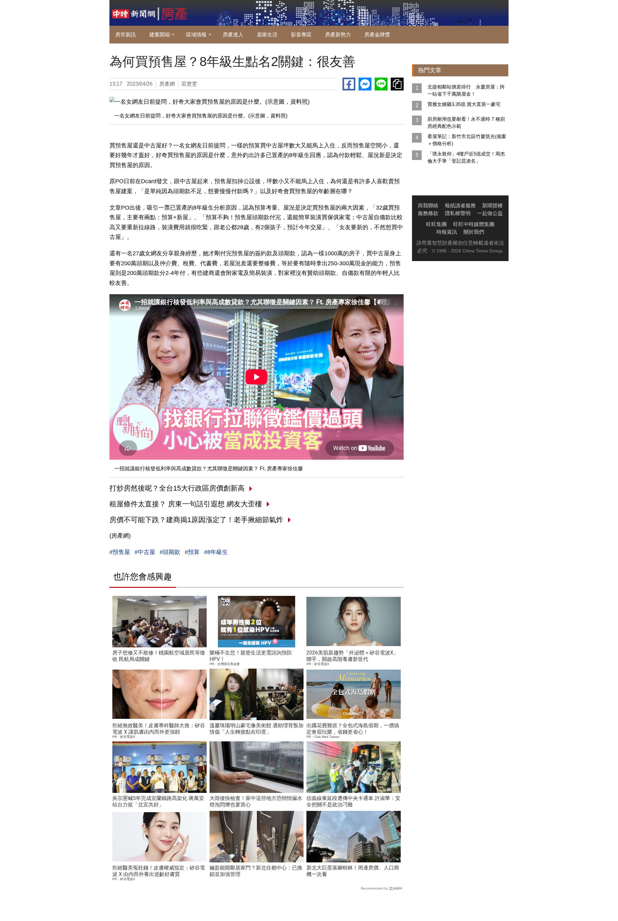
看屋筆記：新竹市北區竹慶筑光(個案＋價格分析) (466, 140)
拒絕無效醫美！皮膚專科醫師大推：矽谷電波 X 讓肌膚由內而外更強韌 (158, 728)
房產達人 (233, 34)
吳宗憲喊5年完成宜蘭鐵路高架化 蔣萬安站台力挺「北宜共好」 (158, 801)
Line (381, 84)
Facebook (348, 84)
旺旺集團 (436, 224)
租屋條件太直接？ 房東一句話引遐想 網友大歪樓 (185, 504)
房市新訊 (125, 34)
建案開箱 (159, 34)
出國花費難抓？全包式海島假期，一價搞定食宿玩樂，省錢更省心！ (352, 728)
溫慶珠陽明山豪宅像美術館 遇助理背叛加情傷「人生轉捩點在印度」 (257, 728)
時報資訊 (446, 232)
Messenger (365, 84)
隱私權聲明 (458, 213)
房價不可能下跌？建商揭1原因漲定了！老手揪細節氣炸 (196, 520)
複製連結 (397, 84)
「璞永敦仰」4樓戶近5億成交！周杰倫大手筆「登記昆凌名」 (466, 157)
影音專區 (301, 34)
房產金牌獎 (377, 34)
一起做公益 (490, 213)
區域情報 (196, 34)
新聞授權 (492, 205)
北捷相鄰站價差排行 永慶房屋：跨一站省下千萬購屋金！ (466, 90)
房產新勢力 (338, 34)
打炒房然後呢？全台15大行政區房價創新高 (177, 488)
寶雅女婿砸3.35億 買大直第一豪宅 (464, 104)
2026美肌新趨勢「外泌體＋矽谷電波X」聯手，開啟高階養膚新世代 (352, 656)
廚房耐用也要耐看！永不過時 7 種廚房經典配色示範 (466, 122)
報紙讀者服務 (460, 205)
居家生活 (267, 34)
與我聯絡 (428, 205)
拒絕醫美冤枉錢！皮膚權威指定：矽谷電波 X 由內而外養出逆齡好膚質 (158, 871)
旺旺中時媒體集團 (473, 224)
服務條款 (428, 213)
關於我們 (474, 232)
